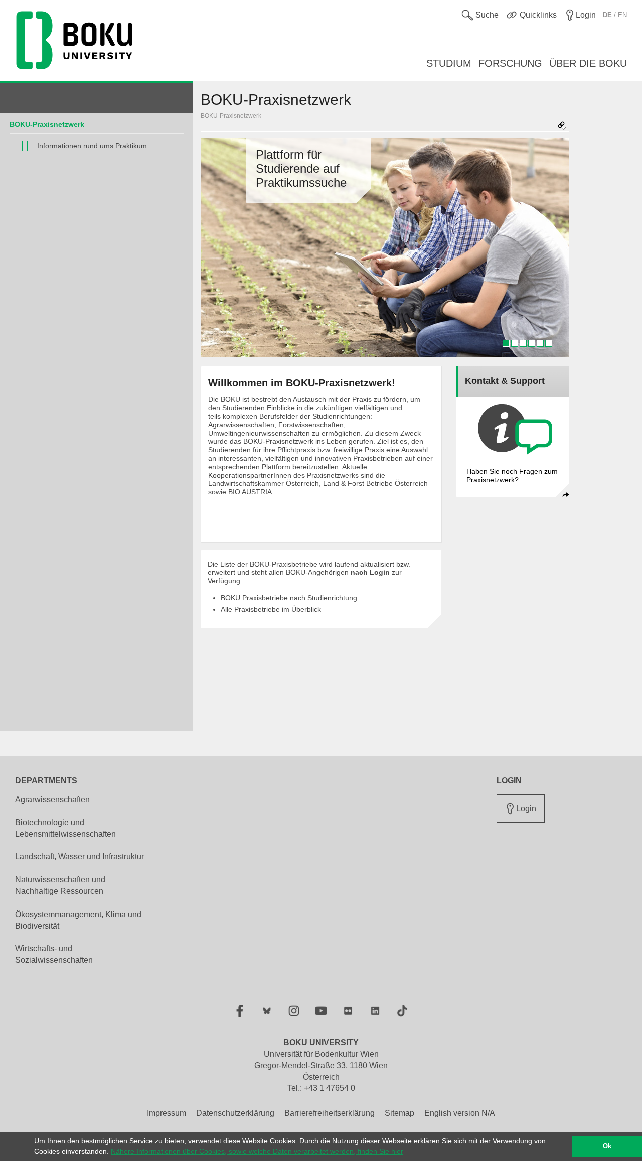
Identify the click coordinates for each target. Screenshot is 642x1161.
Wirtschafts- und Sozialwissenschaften (54, 954)
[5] (540, 343)
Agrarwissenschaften (52, 799)
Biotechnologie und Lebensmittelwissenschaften (65, 828)
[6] (549, 343)
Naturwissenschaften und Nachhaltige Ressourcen (60, 885)
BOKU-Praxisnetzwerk (47, 124)
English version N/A (459, 1113)
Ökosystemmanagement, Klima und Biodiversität (78, 920)
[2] (515, 343)
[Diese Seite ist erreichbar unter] (561, 126)
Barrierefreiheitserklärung (329, 1113)
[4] (532, 343)
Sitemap (399, 1113)
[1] (506, 343)
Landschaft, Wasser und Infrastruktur (79, 856)
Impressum (166, 1113)
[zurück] (213, 247)
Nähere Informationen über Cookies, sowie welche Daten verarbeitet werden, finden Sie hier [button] (257, 1151)
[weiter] (556, 247)
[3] (523, 343)
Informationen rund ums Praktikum (92, 146)
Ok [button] (607, 1146)
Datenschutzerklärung (235, 1113)
